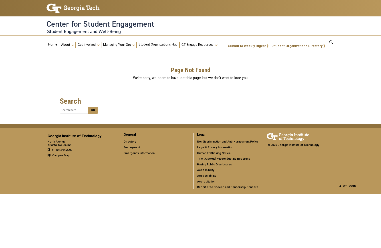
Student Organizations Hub (158, 44)
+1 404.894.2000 (62, 149)
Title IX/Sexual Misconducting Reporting (223, 158)
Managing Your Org (117, 45)
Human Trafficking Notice (214, 153)
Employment (132, 147)
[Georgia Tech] (288, 136)
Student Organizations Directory (297, 46)
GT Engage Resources (197, 45)
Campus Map (61, 155)
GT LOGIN (349, 186)
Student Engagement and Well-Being (84, 31)
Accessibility (205, 170)
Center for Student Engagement (100, 24)
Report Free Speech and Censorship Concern (227, 187)
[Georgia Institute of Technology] (73, 6)
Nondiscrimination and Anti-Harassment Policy (227, 141)
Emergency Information (139, 153)
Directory (130, 141)
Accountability (206, 175)
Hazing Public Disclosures (214, 164)
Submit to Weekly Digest (247, 46)
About (65, 45)
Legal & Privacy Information (215, 147)
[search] (331, 44)
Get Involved (87, 45)
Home (52, 44)
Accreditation (206, 181)
